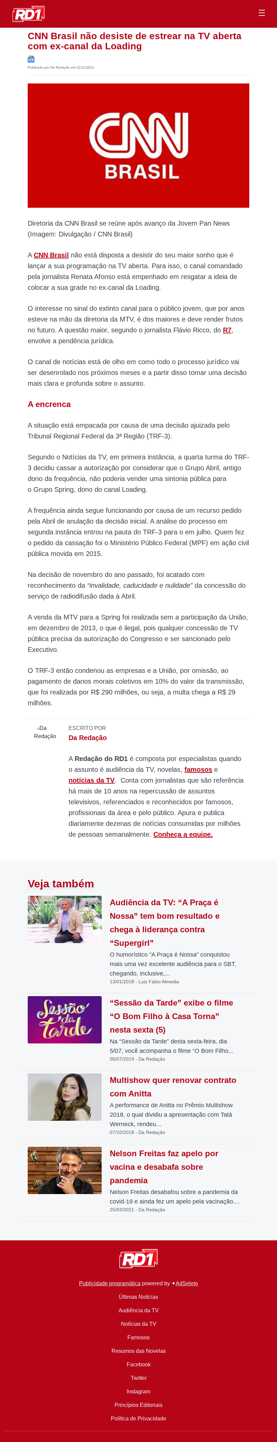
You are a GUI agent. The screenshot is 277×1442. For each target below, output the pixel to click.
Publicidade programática (110, 1283)
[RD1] (28, 13)
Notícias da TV (138, 1324)
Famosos (138, 1337)
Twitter (139, 1378)
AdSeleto (187, 1283)
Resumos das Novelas (138, 1351)
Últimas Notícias (138, 1297)
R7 (227, 330)
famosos (198, 769)
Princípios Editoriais (138, 1405)
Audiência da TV (139, 1310)
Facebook (139, 1364)
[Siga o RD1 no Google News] (31, 58)
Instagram (138, 1391)
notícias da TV (92, 780)
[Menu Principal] (262, 13)
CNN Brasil (51, 255)
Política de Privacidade (138, 1418)
